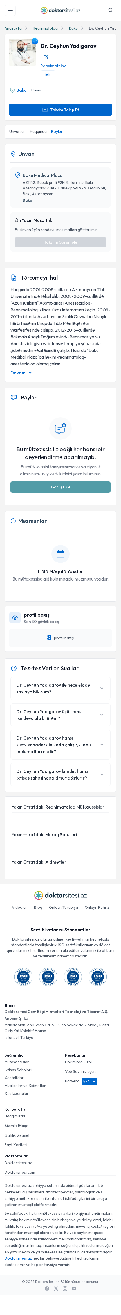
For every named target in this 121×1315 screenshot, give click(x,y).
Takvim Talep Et (64, 109)
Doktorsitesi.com (20, 1172)
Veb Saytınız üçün (80, 1071)
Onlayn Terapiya (63, 907)
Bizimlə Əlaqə (16, 1125)
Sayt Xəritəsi (16, 1144)
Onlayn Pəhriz (97, 907)
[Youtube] (74, 1288)
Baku (73, 28)
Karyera (80, 1081)
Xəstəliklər (14, 1077)
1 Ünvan (35, 90)
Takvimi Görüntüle (60, 242)
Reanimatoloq (45, 28)
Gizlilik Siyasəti (17, 1135)
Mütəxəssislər (17, 1061)
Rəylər (57, 131)
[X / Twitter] (56, 1288)
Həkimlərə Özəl (78, 1061)
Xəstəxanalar (17, 1093)
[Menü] (10, 10)
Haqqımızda (15, 1115)
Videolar (19, 907)
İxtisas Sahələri (18, 1069)
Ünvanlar (17, 131)
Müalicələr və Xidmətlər (25, 1085)
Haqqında (38, 131)
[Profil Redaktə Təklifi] (46, 56)
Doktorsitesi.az (18, 1162)
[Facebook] (47, 1288)
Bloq (38, 907)
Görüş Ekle (60, 487)
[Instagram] (65, 1288)
